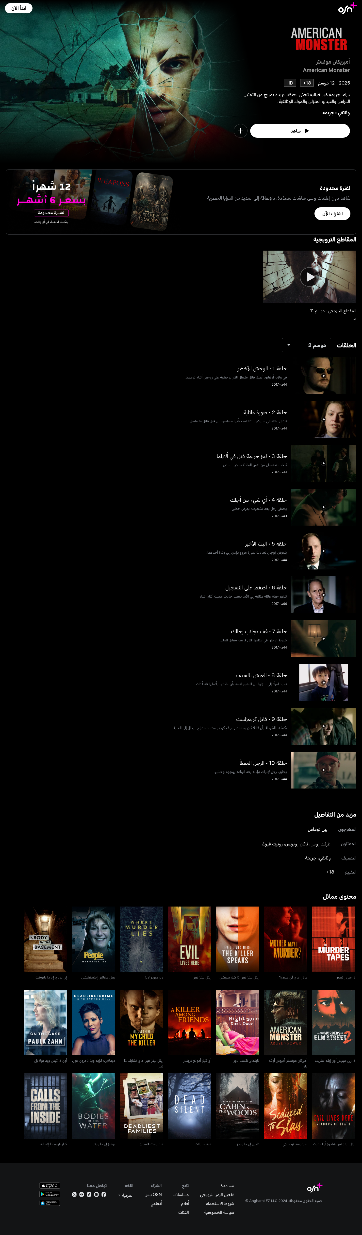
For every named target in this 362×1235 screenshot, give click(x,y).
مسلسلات (181, 1194)
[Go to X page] (74, 1195)
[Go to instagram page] (96, 1195)
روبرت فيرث (272, 843)
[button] (19, 8)
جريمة (328, 112)
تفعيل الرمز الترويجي (217, 1194)
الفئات (183, 1212)
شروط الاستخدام (220, 1203)
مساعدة (227, 1186)
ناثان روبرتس (296, 843)
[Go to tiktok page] (89, 1195)
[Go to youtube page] (82, 1195)
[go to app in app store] (49, 1186)
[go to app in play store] (49, 1194)
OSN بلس (153, 1194)
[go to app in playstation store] (49, 1203)
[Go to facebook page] (104, 1195)
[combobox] (306, 345)
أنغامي (156, 1203)
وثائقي (344, 112)
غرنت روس (320, 843)
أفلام (185, 1203)
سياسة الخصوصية (219, 1212)
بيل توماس (318, 829)
